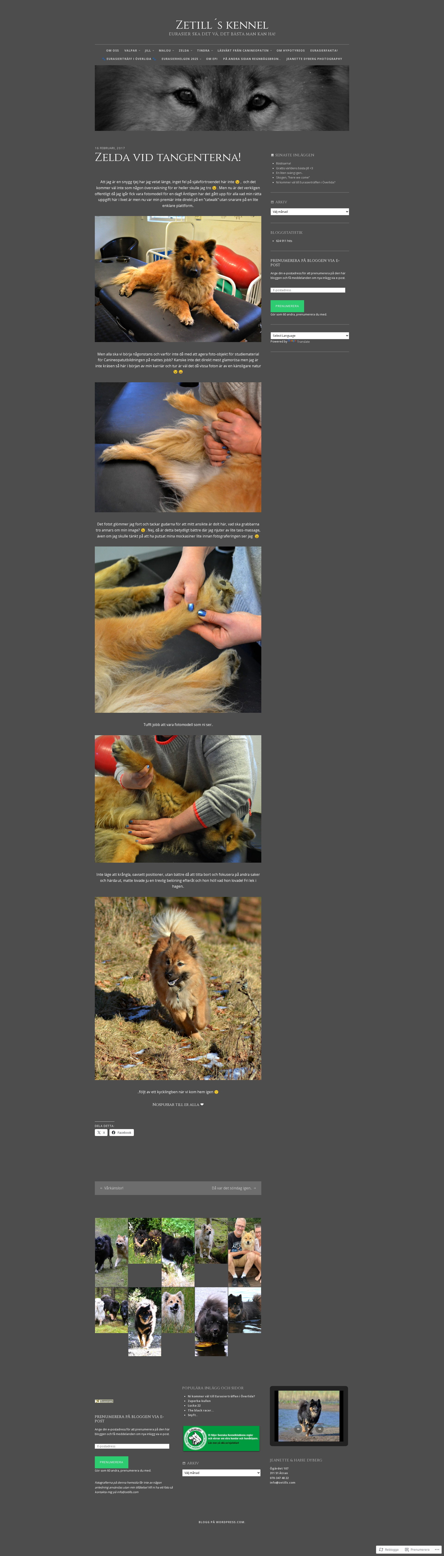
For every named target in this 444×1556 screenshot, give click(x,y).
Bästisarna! (283, 163)
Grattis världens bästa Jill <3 (294, 168)
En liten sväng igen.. (289, 173)
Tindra (203, 50)
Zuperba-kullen (199, 1401)
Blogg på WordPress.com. (222, 1522)
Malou (165, 50)
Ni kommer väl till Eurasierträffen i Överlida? (305, 182)
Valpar (130, 50)
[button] (298, 1429)
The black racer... (201, 1410)
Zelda (184, 50)
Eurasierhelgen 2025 (180, 59)
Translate (303, 342)
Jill (148, 50)
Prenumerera (287, 306)
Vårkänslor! (113, 1188)
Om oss (112, 50)
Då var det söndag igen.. (232, 1188)
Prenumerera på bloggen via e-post (305, 263)
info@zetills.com (282, 1483)
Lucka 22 (194, 1406)
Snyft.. (193, 1415)
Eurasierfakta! (324, 50)
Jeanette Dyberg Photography (314, 59)
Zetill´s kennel (222, 25)
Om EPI (212, 59)
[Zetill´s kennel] (222, 98)
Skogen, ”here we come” (293, 177)
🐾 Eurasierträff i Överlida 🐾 (129, 59)
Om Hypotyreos (291, 50)
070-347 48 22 (279, 1478)
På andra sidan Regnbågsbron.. (252, 59)
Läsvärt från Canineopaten (243, 50)
